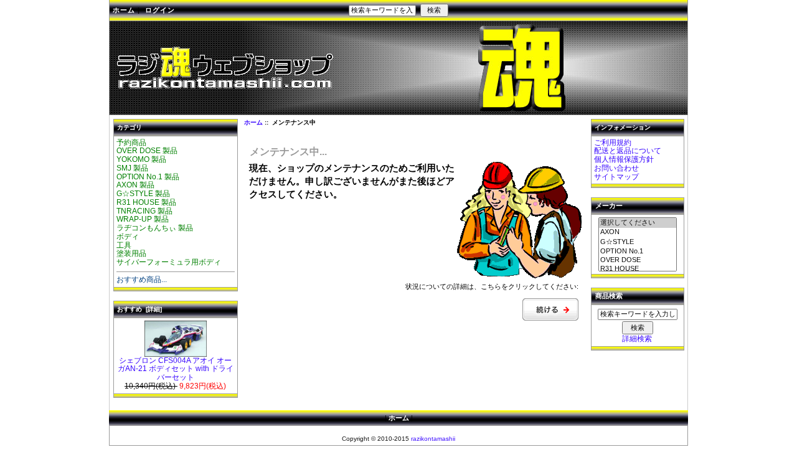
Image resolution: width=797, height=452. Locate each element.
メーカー (609, 206)
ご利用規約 (612, 142)
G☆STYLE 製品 (143, 193)
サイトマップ (616, 176)
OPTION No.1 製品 (147, 176)
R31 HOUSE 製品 (146, 202)
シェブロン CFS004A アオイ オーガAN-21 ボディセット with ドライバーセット (175, 369)
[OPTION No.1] (637, 251)
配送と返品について (627, 150)
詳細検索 (637, 338)
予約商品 (131, 142)
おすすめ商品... (141, 279)
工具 (123, 245)
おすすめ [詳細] (139, 309)
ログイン (160, 10)
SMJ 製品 (132, 168)
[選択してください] (637, 223)
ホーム (124, 10)
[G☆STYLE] (637, 242)
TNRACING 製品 (144, 211)
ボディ (127, 236)
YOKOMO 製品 (141, 159)
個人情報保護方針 (624, 159)
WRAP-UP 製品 (142, 219)
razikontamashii (433, 438)
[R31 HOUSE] (637, 269)
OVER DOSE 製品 (146, 150)
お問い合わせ (616, 168)
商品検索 (609, 296)
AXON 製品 (135, 185)
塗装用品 (131, 253)
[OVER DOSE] (637, 260)
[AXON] (637, 232)
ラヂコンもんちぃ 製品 (154, 228)
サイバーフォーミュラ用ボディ (168, 262)
